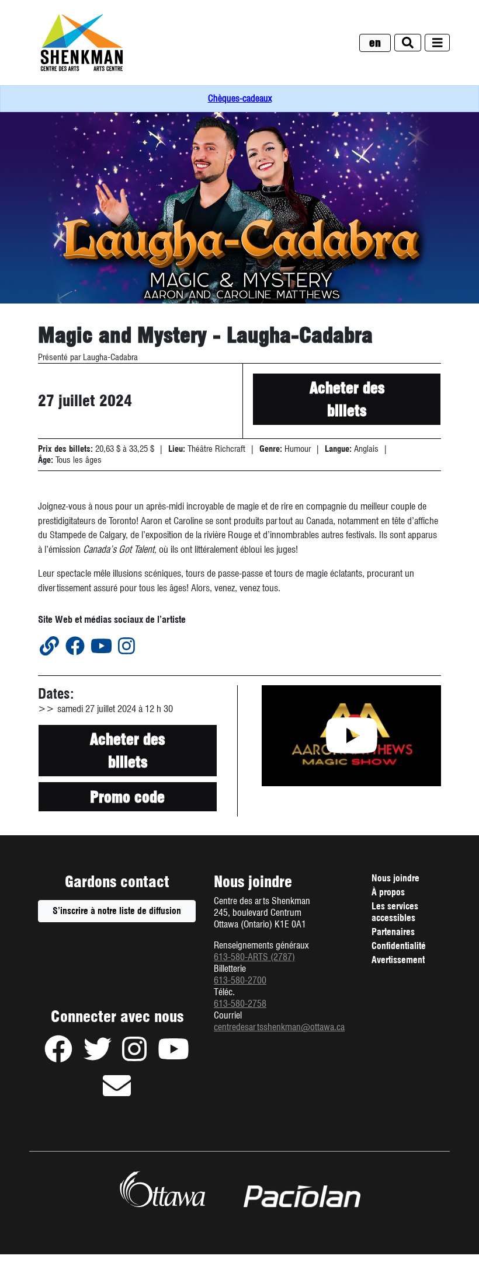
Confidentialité (399, 947)
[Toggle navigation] (437, 43)
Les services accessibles (395, 912)
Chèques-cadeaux (240, 98)
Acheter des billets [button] (347, 399)
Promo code (153, 799)
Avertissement (398, 961)
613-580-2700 (240, 980)
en (375, 43)
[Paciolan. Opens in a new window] (302, 1196)
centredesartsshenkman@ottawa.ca (279, 1027)
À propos (388, 892)
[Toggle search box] (407, 43)
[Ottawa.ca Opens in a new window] (162, 1189)
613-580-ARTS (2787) (254, 956)
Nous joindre (395, 878)
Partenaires (393, 931)
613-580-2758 (240, 1003)
